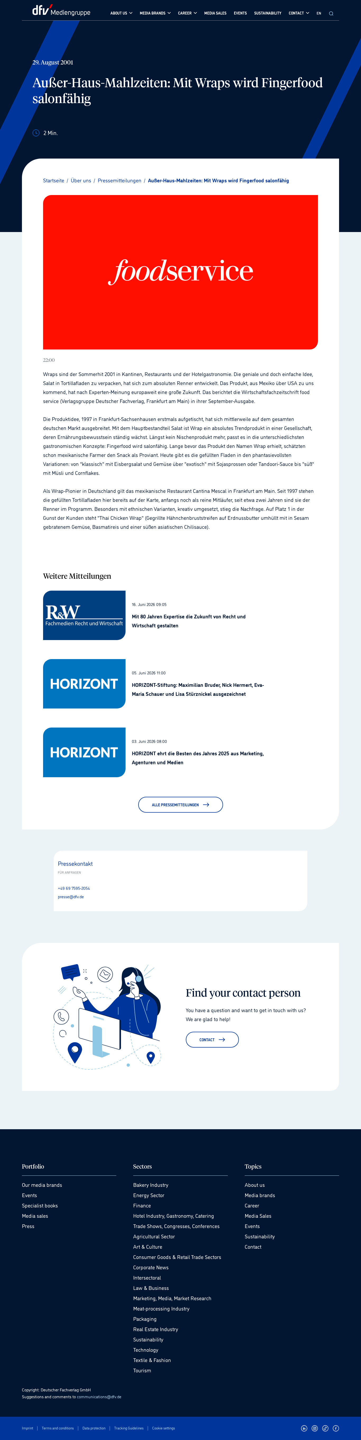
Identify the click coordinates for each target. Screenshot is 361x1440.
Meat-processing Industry (161, 1308)
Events (29, 1194)
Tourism (142, 1370)
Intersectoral (147, 1277)
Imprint (27, 1428)
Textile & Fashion (152, 1359)
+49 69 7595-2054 (74, 888)
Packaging (145, 1318)
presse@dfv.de (71, 896)
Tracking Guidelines (129, 1428)
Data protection (93, 1428)
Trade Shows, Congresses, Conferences (176, 1225)
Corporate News (151, 1267)
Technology (145, 1349)
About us (255, 1184)
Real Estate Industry (155, 1328)
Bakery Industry (150, 1184)
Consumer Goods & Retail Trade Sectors (177, 1256)
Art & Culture (147, 1246)
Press (28, 1225)
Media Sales (258, 1215)
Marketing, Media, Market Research (172, 1298)
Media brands (260, 1194)
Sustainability (148, 1339)
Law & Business (151, 1287)
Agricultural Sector (154, 1236)
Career (252, 1205)
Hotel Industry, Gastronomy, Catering (173, 1215)
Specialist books (40, 1205)
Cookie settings (163, 1428)
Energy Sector (148, 1194)
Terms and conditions (58, 1428)
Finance (142, 1205)
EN (319, 12)
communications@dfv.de (99, 1396)
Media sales (35, 1215)
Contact (253, 1246)
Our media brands (42, 1184)
